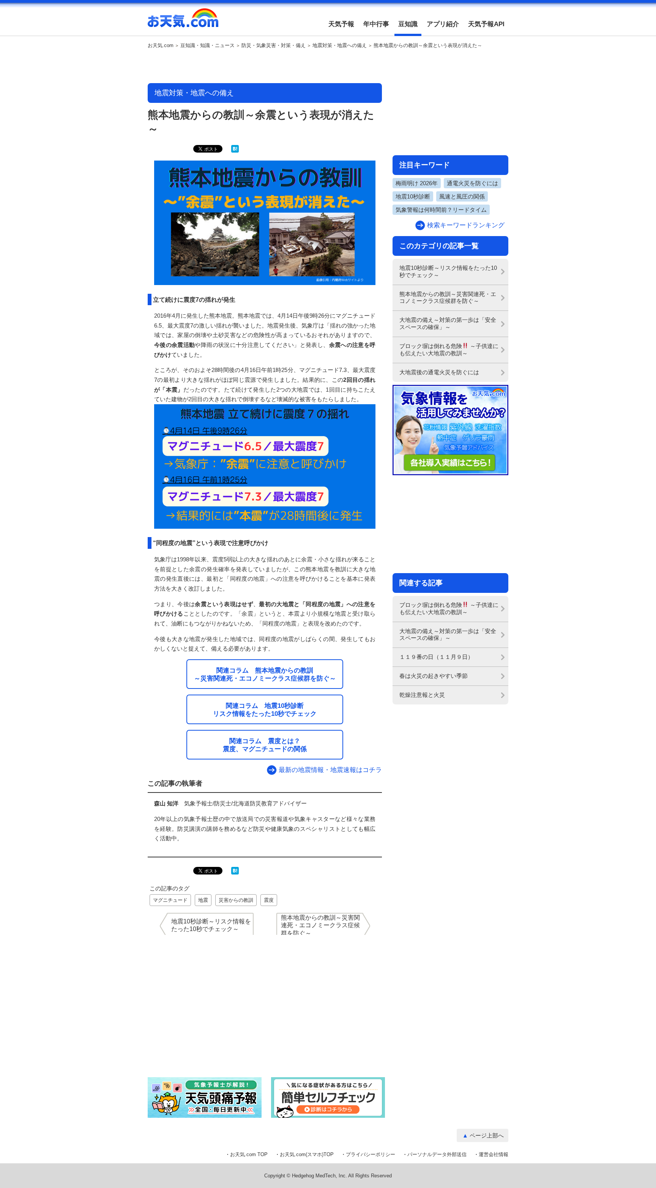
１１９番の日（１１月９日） (436, 657)
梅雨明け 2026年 (417, 183)
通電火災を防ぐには (472, 183)
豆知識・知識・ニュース (207, 45)
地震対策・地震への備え (339, 45)
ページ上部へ (487, 1135)
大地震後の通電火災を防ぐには (439, 372)
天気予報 (341, 24)
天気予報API (486, 24)
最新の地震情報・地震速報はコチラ (330, 770)
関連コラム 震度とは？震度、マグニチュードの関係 (265, 745)
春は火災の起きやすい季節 (433, 676)
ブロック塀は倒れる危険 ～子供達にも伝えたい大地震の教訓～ (448, 349)
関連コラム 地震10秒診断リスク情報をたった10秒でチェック (265, 709)
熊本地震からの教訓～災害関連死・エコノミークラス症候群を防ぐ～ (447, 297)
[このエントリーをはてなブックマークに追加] (235, 151)
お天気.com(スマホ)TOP (307, 1154)
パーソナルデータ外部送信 (437, 1154)
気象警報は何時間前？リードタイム (441, 209)
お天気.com (183, 22)
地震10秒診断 (413, 196)
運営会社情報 (493, 1154)
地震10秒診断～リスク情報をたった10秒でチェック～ (448, 271)
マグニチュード (170, 900)
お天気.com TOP (249, 1154)
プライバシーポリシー (370, 1154)
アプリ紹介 (443, 24)
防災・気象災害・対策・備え (273, 45)
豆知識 (408, 24)
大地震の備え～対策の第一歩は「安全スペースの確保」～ (447, 323)
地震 (203, 900)
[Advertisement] (265, 66)
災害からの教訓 (236, 900)
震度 (269, 900)
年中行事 (376, 24)
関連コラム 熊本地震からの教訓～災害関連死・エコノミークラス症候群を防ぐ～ (265, 674)
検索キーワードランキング (466, 225)
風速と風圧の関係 (462, 196)
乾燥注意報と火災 (422, 695)
